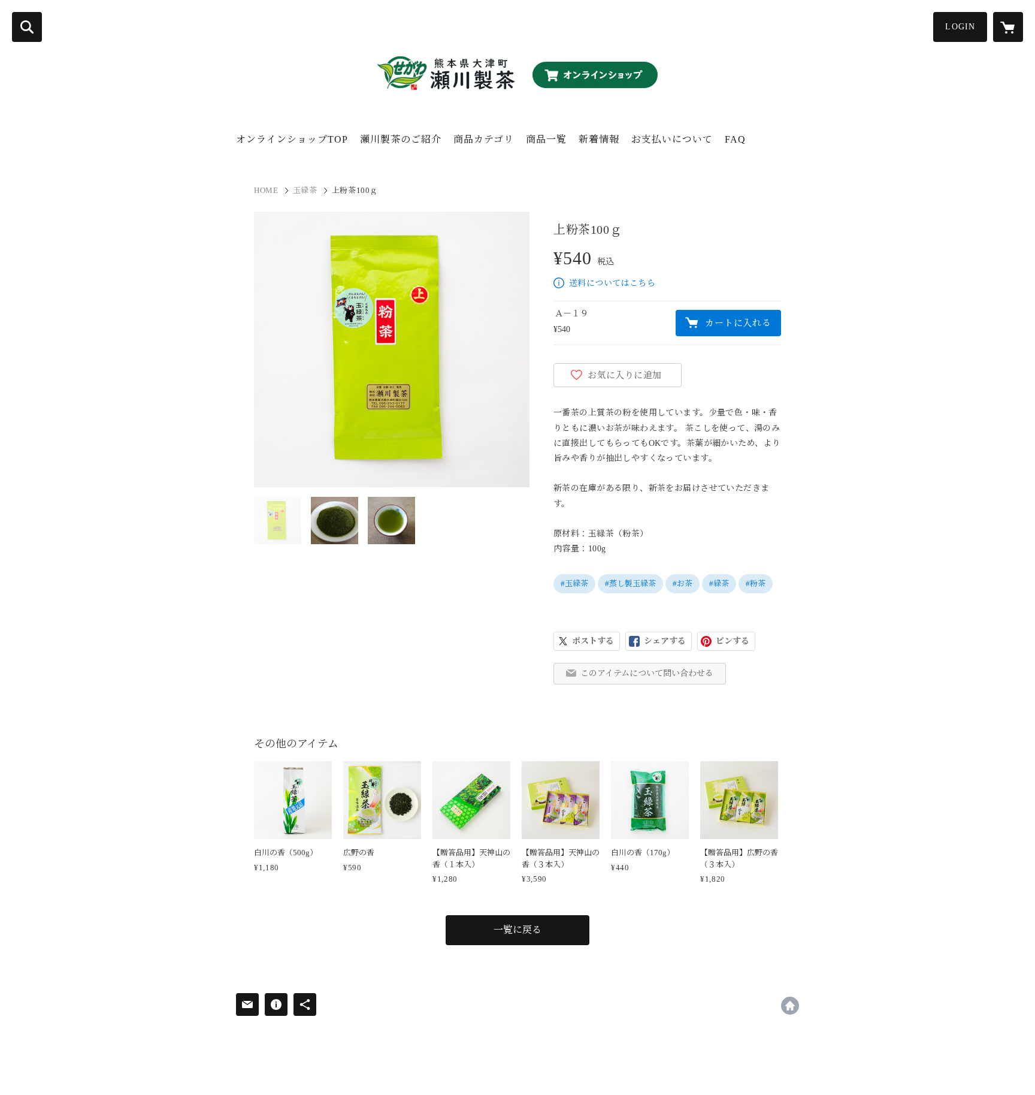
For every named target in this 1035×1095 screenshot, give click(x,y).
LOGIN (960, 26)
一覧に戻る (517, 930)
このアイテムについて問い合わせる (646, 673)
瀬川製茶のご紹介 (400, 139)
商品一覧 (546, 139)
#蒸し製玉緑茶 (630, 583)
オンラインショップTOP (292, 139)
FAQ (735, 139)
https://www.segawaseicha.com (790, 1006)
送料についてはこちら (612, 283)
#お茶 (682, 583)
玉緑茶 (305, 190)
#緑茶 (719, 583)
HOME (266, 190)
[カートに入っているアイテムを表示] (1008, 27)
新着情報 (599, 139)
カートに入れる (738, 323)
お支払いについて (672, 139)
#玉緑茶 (574, 583)
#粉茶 (755, 583)
